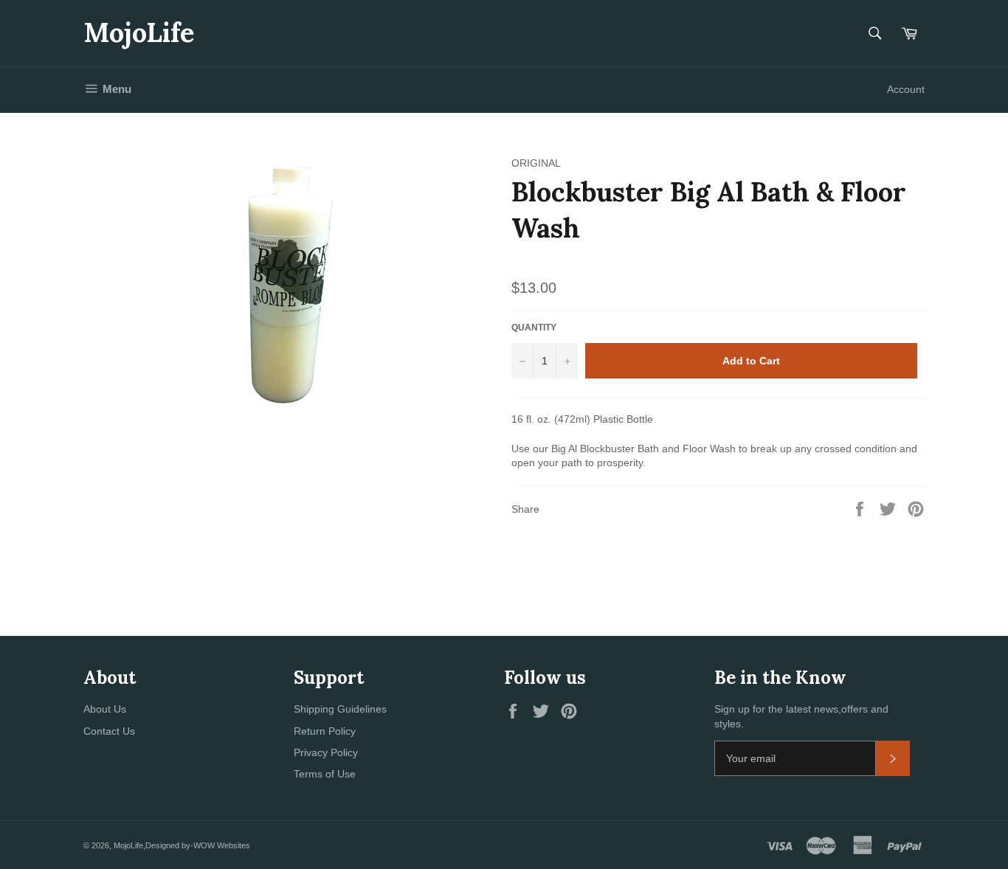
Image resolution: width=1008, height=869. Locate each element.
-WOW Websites (220, 845)
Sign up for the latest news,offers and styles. (801, 716)
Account (906, 89)
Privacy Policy (326, 752)
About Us (104, 709)
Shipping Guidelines (340, 709)
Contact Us (109, 731)
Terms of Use (325, 774)
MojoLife (138, 32)
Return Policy (325, 731)
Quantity (533, 327)
